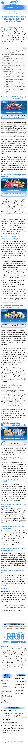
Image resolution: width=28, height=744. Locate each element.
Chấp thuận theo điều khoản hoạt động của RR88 (14, 83)
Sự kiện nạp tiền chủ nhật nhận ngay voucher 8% (14, 66)
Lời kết (5, 93)
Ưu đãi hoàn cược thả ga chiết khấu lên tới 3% (13, 55)
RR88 (2, 647)
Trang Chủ (4, 11)
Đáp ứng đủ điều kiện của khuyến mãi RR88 (15, 77)
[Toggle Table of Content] (23, 48)
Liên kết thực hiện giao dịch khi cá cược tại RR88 (14, 80)
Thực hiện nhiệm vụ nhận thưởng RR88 (14, 90)
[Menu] (2, 2)
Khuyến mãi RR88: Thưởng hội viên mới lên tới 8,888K (13, 52)
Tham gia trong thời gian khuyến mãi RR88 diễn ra (15, 87)
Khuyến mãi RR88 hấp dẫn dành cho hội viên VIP (13, 63)
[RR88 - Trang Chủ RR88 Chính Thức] (14, 2)
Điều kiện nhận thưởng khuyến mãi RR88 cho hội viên (13, 70)
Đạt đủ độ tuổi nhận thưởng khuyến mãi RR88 (15, 73)
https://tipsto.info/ (16, 713)
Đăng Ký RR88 (18, 605)
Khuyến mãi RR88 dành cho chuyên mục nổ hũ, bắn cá (13, 59)
